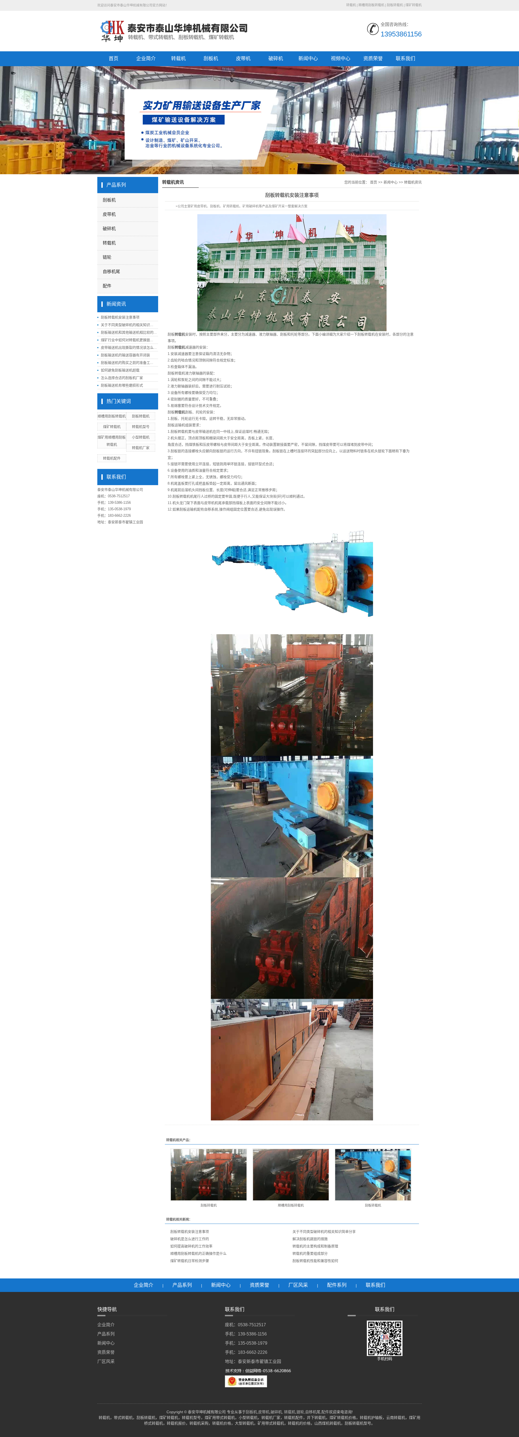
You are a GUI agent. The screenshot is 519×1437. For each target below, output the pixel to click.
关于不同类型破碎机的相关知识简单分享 (324, 1232)
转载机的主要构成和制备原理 (315, 1246)
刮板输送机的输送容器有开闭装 (125, 355)
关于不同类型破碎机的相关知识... (127, 325)
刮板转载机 (209, 1205)
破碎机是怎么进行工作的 (189, 1239)
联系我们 (405, 58)
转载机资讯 (413, 182)
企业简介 (146, 58)
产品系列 (182, 1285)
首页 (113, 58)
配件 (107, 286)
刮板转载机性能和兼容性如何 (315, 1261)
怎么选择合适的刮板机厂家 (122, 378)
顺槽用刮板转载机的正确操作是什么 (198, 1253)
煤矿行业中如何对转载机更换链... (127, 340)
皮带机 (243, 58)
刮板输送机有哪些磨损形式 (122, 385)
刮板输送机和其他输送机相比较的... (129, 332)
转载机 (178, 58)
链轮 (107, 257)
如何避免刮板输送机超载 (120, 370)
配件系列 (337, 1285)
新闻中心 (308, 58)
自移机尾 (111, 271)
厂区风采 (298, 1285)
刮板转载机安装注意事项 (120, 317)
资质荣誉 (373, 58)
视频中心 (340, 58)
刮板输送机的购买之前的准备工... (127, 363)
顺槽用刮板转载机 (291, 1205)
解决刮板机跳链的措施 (310, 1239)
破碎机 (275, 58)
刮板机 (211, 58)
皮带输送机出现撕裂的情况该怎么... (129, 347)
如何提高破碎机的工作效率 (191, 1246)
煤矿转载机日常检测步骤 (189, 1261)
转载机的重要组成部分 (310, 1253)
